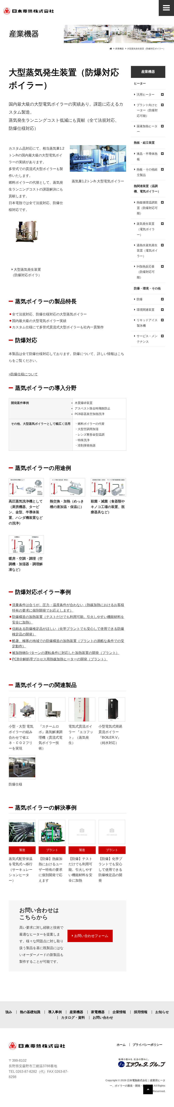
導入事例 (55, 1012)
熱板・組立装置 (144, 142)
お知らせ (162, 1012)
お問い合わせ (103, 1017)
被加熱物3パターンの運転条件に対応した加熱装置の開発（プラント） (65, 653)
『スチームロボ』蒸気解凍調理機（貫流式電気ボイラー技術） (50, 737)
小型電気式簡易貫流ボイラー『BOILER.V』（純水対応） (110, 735)
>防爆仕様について (23, 374)
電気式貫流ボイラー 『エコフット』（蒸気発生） (81, 735)
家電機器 (98, 1012)
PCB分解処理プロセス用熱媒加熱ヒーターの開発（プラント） (60, 659)
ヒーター (140, 83)
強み (8, 1012)
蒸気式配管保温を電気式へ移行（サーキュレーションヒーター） (20, 865)
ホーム (121, 1044)
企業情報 (119, 1012)
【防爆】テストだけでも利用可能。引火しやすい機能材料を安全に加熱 (80, 865)
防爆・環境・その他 (147, 288)
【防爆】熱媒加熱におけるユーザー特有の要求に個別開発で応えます (50, 865)
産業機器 (119, 48)
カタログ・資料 (73, 1017)
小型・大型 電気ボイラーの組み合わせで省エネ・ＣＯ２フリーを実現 (21, 737)
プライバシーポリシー (147, 1044)
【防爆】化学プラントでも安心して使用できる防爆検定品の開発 (110, 865)
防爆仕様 (17, 128)
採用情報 (140, 1012)
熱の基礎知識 (30, 1012)
